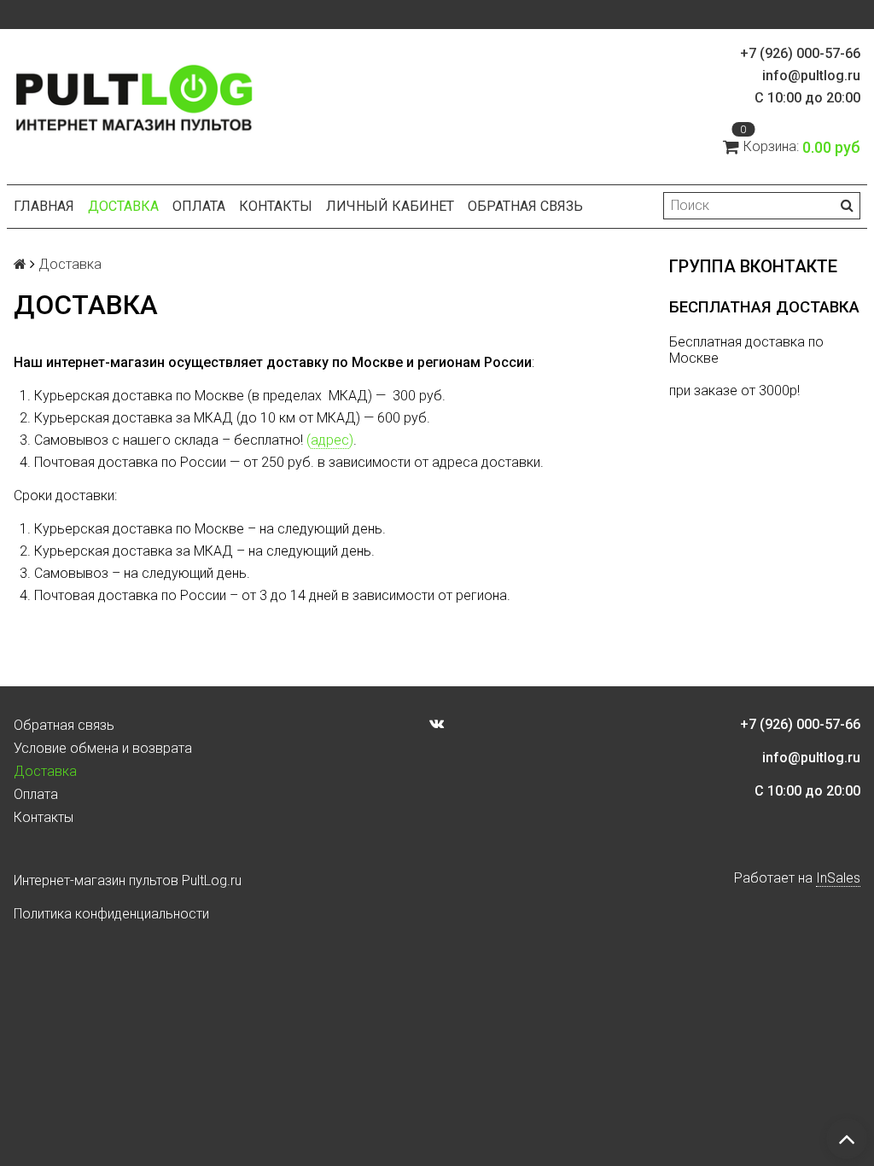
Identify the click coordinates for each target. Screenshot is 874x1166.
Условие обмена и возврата (103, 748)
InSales (838, 878)
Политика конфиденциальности (111, 914)
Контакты (275, 206)
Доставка (123, 206)
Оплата (198, 206)
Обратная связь (525, 206)
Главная (44, 206)
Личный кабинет (390, 206)
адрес (330, 440)
